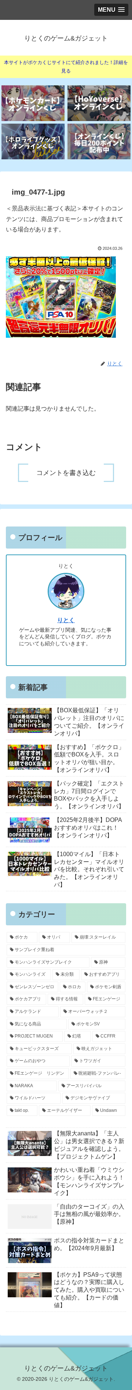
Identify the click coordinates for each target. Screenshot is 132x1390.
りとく (66, 620)
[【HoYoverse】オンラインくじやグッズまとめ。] (99, 103)
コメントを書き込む (66, 472)
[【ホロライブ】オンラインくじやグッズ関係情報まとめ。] (33, 141)
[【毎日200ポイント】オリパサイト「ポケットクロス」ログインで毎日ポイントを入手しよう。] (99, 141)
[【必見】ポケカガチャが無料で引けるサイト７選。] (33, 103)
